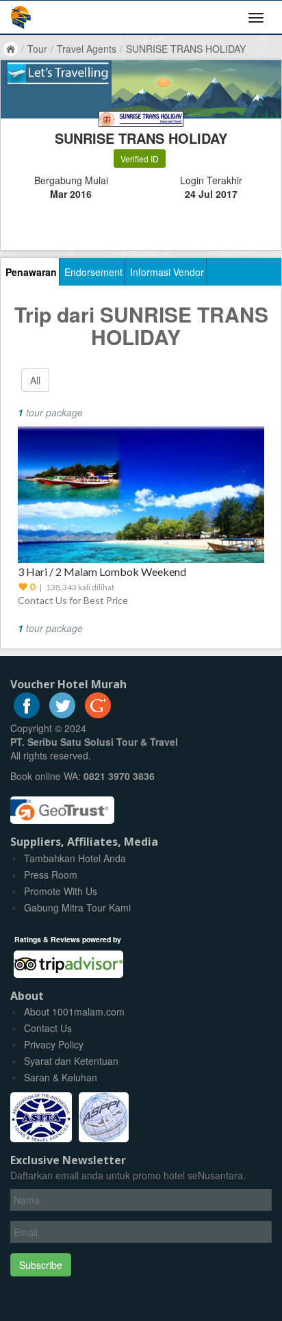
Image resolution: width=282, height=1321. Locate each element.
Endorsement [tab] (93, 272)
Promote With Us (60, 891)
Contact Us (48, 1028)
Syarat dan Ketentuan (71, 1061)
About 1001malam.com (74, 1011)
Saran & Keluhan (60, 1077)
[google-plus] (98, 714)
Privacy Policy (54, 1044)
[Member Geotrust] (62, 805)
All (35, 380)
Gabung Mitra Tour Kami (77, 907)
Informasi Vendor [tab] (167, 272)
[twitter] (62, 714)
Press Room (50, 874)
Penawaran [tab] (31, 272)
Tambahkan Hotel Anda (75, 858)
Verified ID (139, 158)
